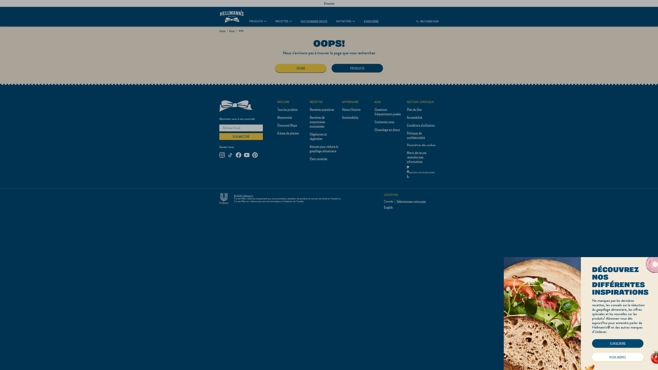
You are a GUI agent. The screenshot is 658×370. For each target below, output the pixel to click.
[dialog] (581, 313)
